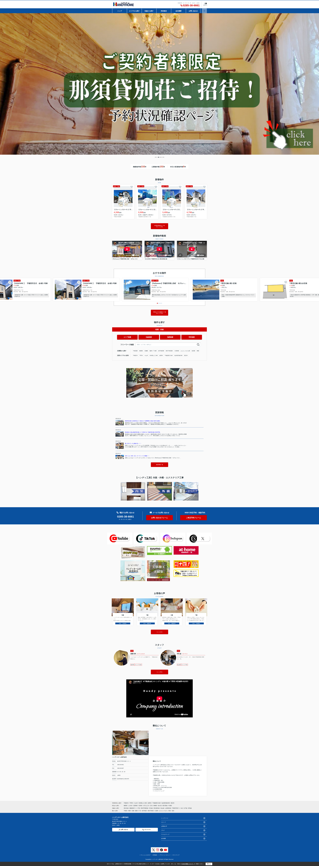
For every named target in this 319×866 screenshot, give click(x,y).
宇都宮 (125, 810)
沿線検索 (149, 337)
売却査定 (164, 11)
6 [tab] (163, 157)
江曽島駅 (176, 350)
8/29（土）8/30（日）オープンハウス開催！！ (137, 455)
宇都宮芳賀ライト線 (177, 808)
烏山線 (162, 808)
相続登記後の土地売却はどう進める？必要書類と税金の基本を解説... (143, 421)
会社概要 (179, 11)
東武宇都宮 (151, 810)
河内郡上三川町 (154, 355)
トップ (119, 11)
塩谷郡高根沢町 (178, 355)
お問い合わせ (193, 11)
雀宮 (173, 810)
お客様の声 (164, 826)
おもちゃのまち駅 (185, 350)
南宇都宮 (144, 810)
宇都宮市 (135, 355)
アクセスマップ (165, 834)
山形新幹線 (168, 808)
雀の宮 (160, 805)
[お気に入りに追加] (131, 187)
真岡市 (161, 355)
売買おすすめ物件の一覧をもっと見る (159, 312)
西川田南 (165, 805)
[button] (157, 303)
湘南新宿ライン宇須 (135, 808)
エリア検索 (127, 337)
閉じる (209, 864)
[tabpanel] (159, 84)
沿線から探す (149, 11)
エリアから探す (134, 11)
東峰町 (155, 805)
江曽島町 (135, 805)
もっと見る (159, 672)
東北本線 (126, 808)
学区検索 (192, 337)
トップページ (164, 818)
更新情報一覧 (159, 464)
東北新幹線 (157, 808)
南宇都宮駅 (161, 350)
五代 (151, 805)
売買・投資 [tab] (159, 329)
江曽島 (156, 810)
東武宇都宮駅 (169, 350)
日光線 (151, 808)
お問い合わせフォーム (159, 518)
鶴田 (129, 810)
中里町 (170, 805)
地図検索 (170, 337)
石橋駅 (146, 350)
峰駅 (198, 350)
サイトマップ (176, 855)
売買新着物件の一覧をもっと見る (159, 226)
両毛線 (190, 808)
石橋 (133, 810)
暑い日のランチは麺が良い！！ (133, 443)
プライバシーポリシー (165, 855)
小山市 (146, 355)
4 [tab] (160, 157)
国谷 (169, 810)
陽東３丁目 (138, 810)
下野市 (141, 355)
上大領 (130, 805)
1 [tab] (155, 157)
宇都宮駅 (135, 350)
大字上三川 (146, 805)
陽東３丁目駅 (153, 350)
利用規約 (155, 855)
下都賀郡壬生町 (169, 355)
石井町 (140, 805)
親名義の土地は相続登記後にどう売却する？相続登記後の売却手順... (143, 432)
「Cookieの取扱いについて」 (187, 864)
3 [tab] (158, 157)
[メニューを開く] (204, 10)
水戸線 (185, 808)
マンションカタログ (146, 855)
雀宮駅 (193, 350)
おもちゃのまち (163, 810)
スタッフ (163, 822)
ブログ (163, 830)
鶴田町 (126, 805)
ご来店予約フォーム (193, 518)
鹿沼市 (186, 355)
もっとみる (159, 632)
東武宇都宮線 (144, 808)
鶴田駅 (141, 350)
